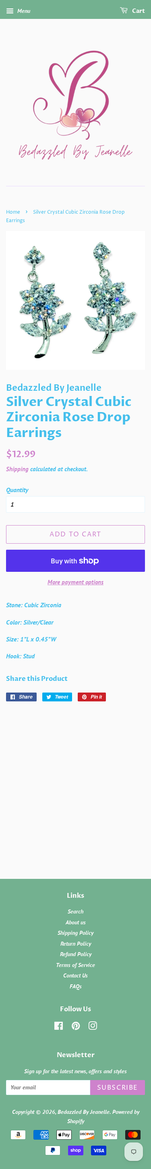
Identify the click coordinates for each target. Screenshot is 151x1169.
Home (13, 212)
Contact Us (75, 975)
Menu (23, 10)
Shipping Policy (75, 932)
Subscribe (117, 1087)
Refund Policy (75, 954)
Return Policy (75, 943)
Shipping (17, 469)
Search (75, 911)
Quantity (17, 490)
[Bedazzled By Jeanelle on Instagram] (92, 1027)
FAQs (76, 986)
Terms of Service (75, 965)
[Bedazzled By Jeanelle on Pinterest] (75, 1027)
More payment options (75, 582)
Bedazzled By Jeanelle (84, 1111)
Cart (138, 11)
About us (76, 922)
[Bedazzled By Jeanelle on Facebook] (58, 1027)
